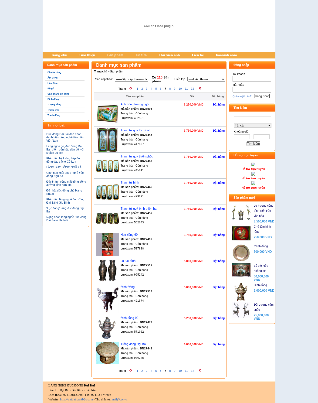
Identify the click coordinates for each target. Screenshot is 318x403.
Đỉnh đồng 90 (129, 318)
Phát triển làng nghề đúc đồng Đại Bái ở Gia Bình (65, 201)
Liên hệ (198, 55)
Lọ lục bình (128, 261)
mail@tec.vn (120, 399)
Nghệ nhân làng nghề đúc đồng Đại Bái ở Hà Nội (66, 218)
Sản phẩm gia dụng (58, 93)
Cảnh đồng (261, 246)
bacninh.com (226, 55)
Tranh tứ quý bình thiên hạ (138, 208)
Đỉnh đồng (260, 285)
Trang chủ (59, 55)
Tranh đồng (53, 115)
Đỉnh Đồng (128, 287)
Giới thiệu (87, 55)
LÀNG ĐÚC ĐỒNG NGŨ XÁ (63, 167)
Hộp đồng (52, 83)
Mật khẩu (238, 84)
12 (192, 88)
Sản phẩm (115, 55)
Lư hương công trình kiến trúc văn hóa (264, 211)
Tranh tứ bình (130, 182)
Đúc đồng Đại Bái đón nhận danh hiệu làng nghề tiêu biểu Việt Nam (65, 137)
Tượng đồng (54, 104)
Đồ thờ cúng (54, 72)
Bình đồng (53, 99)
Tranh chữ (53, 110)
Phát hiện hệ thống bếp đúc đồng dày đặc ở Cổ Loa (63, 160)
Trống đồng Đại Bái (133, 344)
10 (180, 88)
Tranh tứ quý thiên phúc (137, 156)
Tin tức (141, 55)
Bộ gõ (50, 88)
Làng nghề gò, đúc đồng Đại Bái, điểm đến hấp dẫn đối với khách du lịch (65, 149)
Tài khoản (239, 74)
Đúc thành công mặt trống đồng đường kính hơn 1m (66, 183)
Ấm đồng (52, 77)
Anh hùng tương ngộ (135, 104)
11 (186, 88)
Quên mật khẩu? (242, 96)
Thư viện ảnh (169, 55)
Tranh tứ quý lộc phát (135, 130)
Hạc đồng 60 (129, 234)
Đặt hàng (219, 104)
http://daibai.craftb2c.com (76, 399)
